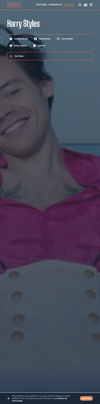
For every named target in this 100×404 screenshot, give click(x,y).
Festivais (41, 5)
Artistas (69, 5)
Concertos (55, 5)
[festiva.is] (80, 4)
